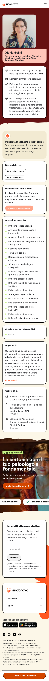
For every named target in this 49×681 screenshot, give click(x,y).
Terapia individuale (15, 171)
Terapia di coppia (14, 177)
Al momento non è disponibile (19, 208)
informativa (19, 563)
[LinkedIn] (14, 634)
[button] (45, 4)
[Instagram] (9, 634)
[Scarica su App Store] (10, 625)
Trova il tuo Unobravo (24, 675)
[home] (10, 4)
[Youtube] (19, 634)
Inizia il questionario (16, 486)
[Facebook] (4, 634)
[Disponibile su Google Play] (28, 625)
